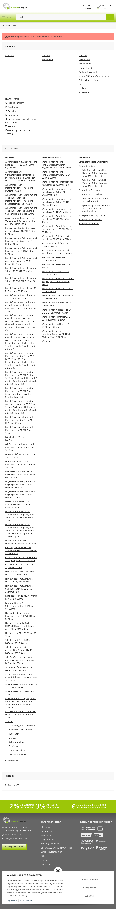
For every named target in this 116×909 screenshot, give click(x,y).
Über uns (45, 827)
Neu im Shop (47, 835)
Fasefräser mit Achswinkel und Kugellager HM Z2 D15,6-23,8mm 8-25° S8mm (20, 474)
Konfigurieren (90, 887)
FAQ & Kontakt (47, 839)
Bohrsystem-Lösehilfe (89, 223)
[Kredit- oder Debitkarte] (100, 828)
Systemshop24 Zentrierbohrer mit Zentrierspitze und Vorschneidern (96, 208)
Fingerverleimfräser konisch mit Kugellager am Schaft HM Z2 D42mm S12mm (20, 494)
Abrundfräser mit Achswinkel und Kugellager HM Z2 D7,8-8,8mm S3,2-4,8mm (21, 164)
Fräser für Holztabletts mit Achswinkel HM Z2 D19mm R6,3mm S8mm (17, 504)
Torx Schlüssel (15, 746)
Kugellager (14, 733)
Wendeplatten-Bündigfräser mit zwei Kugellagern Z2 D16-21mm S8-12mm (57, 229)
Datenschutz (26, 900)
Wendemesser (48, 341)
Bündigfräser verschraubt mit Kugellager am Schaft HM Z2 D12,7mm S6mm (19, 420)
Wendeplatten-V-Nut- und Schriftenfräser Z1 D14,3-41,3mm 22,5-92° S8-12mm (56, 334)
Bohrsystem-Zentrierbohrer (92, 194)
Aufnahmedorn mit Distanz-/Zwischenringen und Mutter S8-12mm (19, 187)
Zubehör (9, 721)
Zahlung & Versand (50, 843)
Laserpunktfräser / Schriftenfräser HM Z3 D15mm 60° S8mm (19, 606)
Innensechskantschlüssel (20, 729)
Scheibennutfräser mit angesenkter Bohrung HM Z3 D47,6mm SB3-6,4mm (18, 650)
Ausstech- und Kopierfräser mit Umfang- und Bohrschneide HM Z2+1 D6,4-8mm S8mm (20, 221)
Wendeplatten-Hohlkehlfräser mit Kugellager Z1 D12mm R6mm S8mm (58, 281)
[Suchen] (110, 17)
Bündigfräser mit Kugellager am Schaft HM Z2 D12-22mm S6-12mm (20, 271)
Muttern (12, 738)
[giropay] (98, 835)
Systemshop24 (12, 785)
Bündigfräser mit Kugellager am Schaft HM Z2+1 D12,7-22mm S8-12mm (20, 281)
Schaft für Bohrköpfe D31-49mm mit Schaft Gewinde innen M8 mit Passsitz (94, 183)
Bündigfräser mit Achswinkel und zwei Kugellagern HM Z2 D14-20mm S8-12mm (21, 261)
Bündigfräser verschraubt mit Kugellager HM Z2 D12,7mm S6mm (19, 430)
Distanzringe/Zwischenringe (22, 725)
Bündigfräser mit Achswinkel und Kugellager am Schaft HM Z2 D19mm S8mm (21, 241)
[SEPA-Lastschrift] (87, 842)
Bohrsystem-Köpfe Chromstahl (93, 161)
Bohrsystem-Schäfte (88, 166)
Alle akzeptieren (90, 879)
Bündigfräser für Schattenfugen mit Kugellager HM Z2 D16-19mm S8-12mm (21, 231)
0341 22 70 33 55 (13, 834)
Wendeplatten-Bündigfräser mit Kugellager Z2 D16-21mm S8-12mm (57, 219)
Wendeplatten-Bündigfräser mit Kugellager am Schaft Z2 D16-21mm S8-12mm (57, 202)
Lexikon (44, 860)
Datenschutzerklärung (51, 851)
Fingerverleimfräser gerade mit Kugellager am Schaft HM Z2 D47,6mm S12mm (20, 484)
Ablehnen (90, 896)
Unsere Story (47, 831)
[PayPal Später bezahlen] (101, 842)
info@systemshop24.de (16, 838)
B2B (43, 856)
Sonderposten (12, 760)
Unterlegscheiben (17, 750)
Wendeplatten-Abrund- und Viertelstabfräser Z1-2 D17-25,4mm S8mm (57, 174)
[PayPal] (87, 848)
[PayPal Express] (101, 848)
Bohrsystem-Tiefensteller (90, 219)
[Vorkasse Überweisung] (88, 828)
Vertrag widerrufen (14, 846)
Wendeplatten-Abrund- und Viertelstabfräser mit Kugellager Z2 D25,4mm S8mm (56, 164)
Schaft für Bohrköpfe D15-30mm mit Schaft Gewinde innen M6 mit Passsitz (94, 173)
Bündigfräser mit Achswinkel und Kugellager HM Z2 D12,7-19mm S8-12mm (21, 251)
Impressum (12, 900)
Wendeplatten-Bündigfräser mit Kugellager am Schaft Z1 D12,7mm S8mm (57, 192)
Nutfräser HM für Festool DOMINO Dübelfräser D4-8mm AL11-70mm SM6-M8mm (19, 626)
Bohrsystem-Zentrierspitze (91, 190)
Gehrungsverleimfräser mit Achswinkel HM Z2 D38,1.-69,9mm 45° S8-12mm (21, 550)
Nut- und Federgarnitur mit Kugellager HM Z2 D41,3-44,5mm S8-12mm (20, 616)
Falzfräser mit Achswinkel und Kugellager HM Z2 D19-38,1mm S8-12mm (20, 447)
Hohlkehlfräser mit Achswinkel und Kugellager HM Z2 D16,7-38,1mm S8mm (19, 588)
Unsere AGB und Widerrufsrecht (56, 847)
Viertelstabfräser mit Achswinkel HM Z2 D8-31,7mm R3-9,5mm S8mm (20, 714)
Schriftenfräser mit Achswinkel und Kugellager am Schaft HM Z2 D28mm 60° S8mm (20, 660)
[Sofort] (86, 835)
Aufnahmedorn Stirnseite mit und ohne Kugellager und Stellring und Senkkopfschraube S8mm (21, 211)
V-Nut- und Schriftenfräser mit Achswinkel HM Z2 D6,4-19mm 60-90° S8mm (21, 677)
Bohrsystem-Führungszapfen (92, 215)
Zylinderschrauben (18, 754)
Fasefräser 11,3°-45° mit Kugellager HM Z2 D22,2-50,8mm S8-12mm (20, 464)
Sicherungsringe (16, 742)
